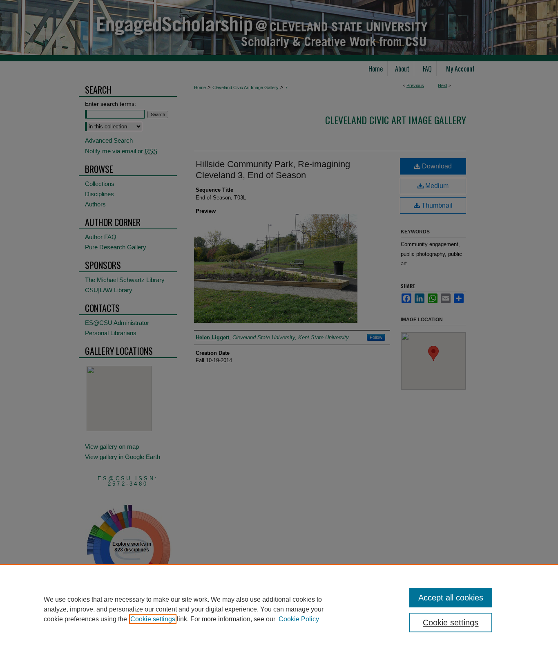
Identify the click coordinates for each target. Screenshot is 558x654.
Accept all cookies (450, 597)
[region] (279, 609)
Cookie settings (152, 619)
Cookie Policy (299, 619)
